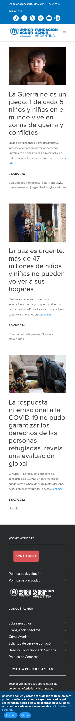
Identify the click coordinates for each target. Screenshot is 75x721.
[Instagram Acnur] (42, 18)
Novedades (58, 187)
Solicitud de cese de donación (30, 643)
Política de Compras (23, 656)
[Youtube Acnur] (50, 18)
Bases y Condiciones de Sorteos (32, 650)
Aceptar (11, 715)
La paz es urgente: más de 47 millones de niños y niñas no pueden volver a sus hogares (37, 270)
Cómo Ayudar (19, 636)
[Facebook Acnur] (25, 18)
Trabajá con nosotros (24, 630)
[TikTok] (17, 18)
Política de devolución (25, 573)
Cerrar (25, 715)
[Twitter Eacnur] (34, 18)
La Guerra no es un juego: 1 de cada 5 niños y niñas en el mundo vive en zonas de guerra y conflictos (37, 113)
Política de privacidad (24, 580)
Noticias (44, 187)
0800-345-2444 (36, 3)
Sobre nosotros (20, 623)
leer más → (48, 314)
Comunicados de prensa (25, 182)
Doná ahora (26, 556)
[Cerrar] (70, 706)
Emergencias (50, 182)
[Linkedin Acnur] (58, 18)
